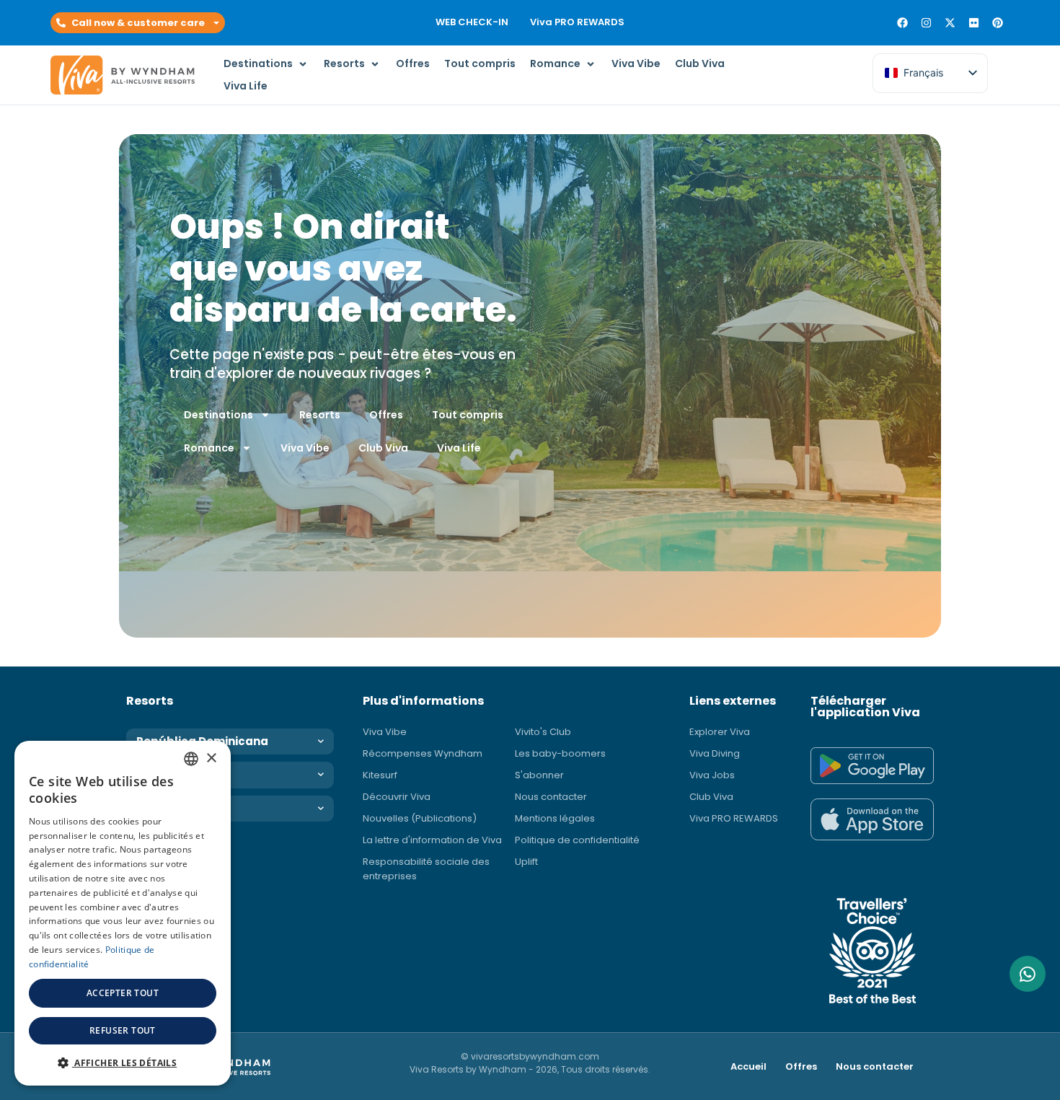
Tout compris (467, 415)
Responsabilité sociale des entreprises (426, 869)
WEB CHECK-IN (472, 22)
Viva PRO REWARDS (577, 22)
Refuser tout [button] (122, 1030)
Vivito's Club (543, 732)
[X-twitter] (950, 23)
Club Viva (383, 448)
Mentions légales (555, 818)
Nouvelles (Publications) (420, 818)
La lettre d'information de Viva (432, 840)
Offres (386, 415)
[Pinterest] (998, 23)
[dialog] (122, 913)
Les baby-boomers (560, 753)
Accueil (748, 1066)
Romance (209, 448)
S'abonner (539, 775)
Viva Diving (714, 753)
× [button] (211, 758)
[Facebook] (902, 23)
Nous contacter (551, 797)
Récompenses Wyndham (422, 753)
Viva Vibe (305, 448)
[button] (137, 23)
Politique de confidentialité (577, 840)
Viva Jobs (712, 775)
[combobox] (191, 759)
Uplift (526, 861)
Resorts (319, 415)
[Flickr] (974, 23)
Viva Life (459, 448)
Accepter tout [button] (123, 993)
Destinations (218, 415)
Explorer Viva (719, 732)
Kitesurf (380, 775)
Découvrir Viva (396, 797)
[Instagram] (926, 23)
